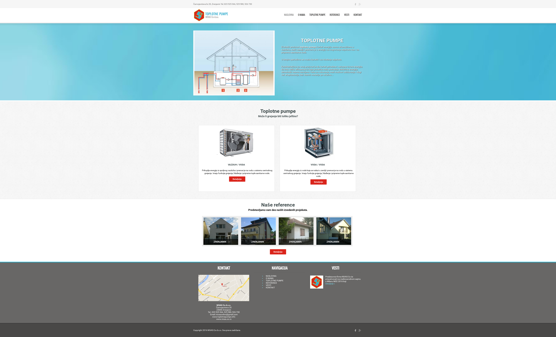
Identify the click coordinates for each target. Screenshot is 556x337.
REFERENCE (271, 283)
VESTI (268, 285)
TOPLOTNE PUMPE (274, 280)
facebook (355, 4)
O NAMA (270, 278)
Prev (206, 231)
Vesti (346, 14)
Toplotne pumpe (317, 14)
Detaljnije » (330, 283)
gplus (359, 4)
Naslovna (289, 14)
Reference (335, 14)
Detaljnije (237, 179)
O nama (301, 14)
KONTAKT (270, 287)
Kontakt (358, 14)
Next (349, 231)
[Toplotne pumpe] (211, 15)
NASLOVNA (271, 276)
